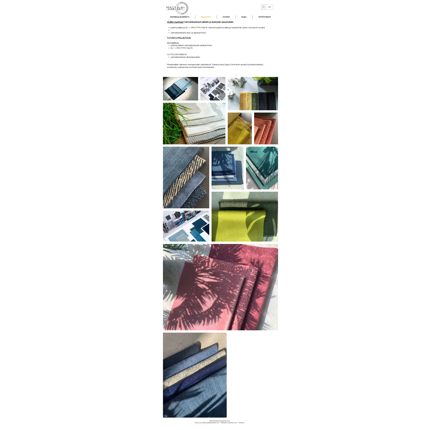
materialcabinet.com (222, 421)
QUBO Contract (175, 22)
